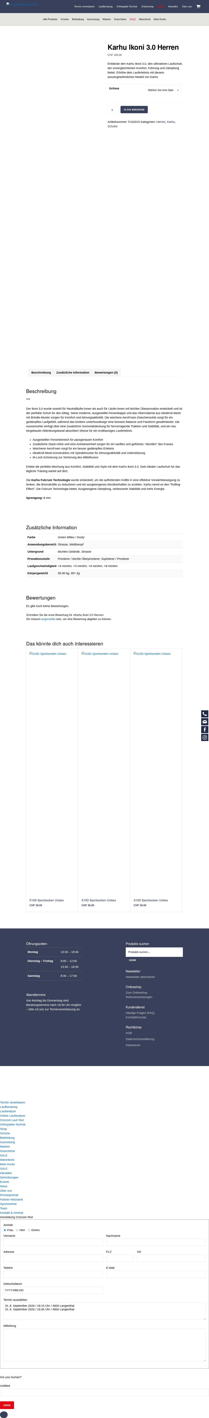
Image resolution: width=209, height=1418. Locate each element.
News (3, 1186)
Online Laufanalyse (12, 1115)
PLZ (109, 1251)
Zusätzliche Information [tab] (72, 372)
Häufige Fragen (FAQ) (140, 1013)
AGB (129, 1033)
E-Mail (110, 1267)
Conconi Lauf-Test (12, 1120)
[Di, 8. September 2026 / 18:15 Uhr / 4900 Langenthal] (104, 1306)
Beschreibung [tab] (41, 372)
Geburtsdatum (12, 1283)
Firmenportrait (9, 1195)
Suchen (132, 960)
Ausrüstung (93, 19)
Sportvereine (8, 1204)
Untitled (5, 1385)
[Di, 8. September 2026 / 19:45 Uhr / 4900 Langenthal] (104, 1309)
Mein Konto (160, 19)
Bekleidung (78, 19)
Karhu (171, 122)
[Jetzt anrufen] (204, 713)
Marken (107, 19)
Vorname (9, 1235)
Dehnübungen (9, 1177)
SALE (132, 19)
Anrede (8, 1225)
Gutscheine (120, 19)
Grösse (114, 88)
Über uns (6, 1190)
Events (4, 1182)
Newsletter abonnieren (140, 977)
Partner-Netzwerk (11, 1199)
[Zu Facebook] (204, 729)
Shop (3, 1129)
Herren (160, 122)
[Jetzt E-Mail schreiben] (204, 721)
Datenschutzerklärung (140, 1039)
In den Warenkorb (134, 109)
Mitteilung (9, 1325)
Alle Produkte (50, 19)
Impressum (133, 1045)
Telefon (8, 1267)
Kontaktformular (136, 1017)
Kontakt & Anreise (11, 1212)
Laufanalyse (8, 1111)
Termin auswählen (15, 1299)
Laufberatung (8, 1107)
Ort (139, 1251)
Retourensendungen (139, 997)
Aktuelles (6, 1173)
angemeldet (48, 619)
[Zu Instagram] (204, 737)
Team (3, 1208)
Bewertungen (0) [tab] (106, 372)
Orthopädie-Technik (12, 1124)
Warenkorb (145, 19)
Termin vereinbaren (12, 1102)
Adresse (8, 1251)
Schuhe (65, 19)
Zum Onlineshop (136, 992)
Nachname (113, 1235)
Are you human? (11, 1377)
